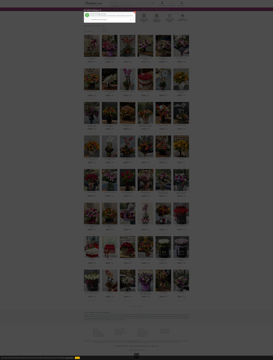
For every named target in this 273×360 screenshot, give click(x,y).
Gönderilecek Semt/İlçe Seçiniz (99, 19)
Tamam (77, 357)
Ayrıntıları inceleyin (69, 357)
